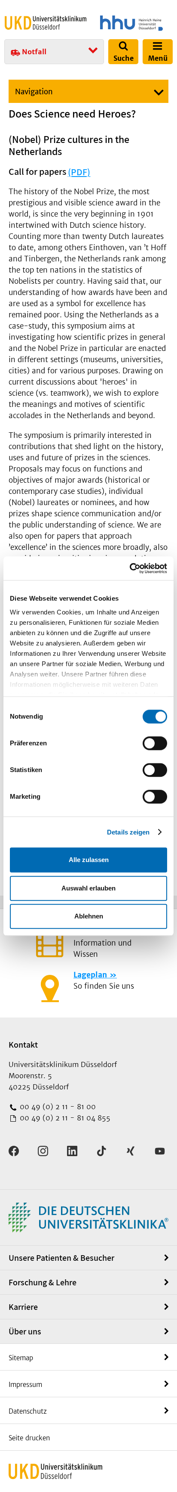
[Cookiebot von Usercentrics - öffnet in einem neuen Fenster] (129, 568)
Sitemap (21, 1358)
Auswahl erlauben (88, 888)
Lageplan (90, 975)
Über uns (25, 1331)
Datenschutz (28, 1411)
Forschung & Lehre (42, 1282)
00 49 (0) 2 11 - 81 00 (57, 1106)
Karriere (23, 1306)
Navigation (34, 91)
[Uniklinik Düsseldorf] (45, 23)
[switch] (155, 743)
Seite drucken (29, 1438)
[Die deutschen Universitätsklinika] (88, 1217)
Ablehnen (88, 916)
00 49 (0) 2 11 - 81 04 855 (64, 1118)
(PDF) (79, 172)
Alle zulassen (89, 859)
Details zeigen (128, 832)
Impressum (25, 1384)
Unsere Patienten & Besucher (61, 1257)
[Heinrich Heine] (131, 23)
